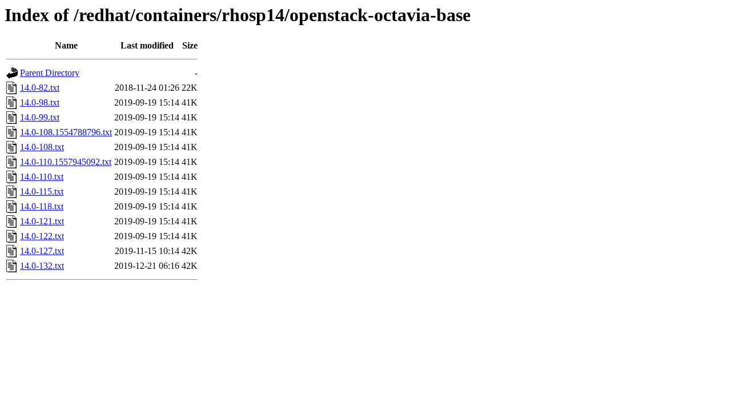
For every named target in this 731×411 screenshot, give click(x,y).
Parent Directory (49, 73)
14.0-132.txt (42, 266)
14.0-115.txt (41, 191)
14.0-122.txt (42, 236)
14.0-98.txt (39, 102)
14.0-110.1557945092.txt (65, 162)
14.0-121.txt (42, 221)
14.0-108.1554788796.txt (66, 132)
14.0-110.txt (41, 177)
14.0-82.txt (39, 87)
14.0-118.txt (41, 206)
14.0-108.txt (42, 147)
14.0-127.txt (42, 251)
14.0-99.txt (39, 117)
